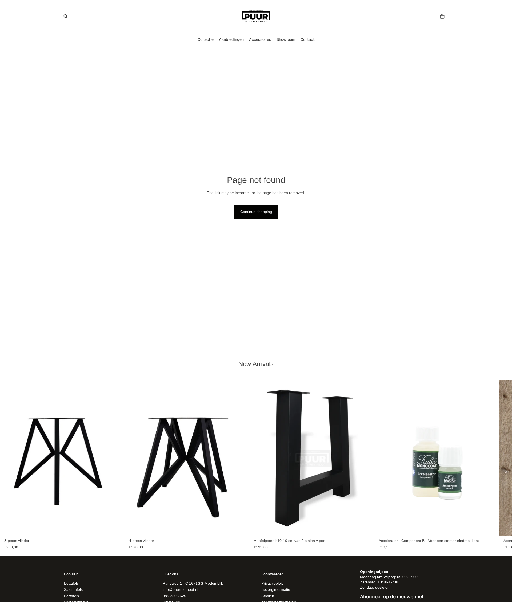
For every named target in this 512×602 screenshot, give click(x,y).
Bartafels (71, 595)
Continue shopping (256, 212)
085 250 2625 (174, 595)
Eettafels (71, 583)
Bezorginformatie (275, 589)
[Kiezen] (116, 528)
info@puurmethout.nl (180, 589)
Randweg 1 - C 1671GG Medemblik (193, 583)
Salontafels (73, 589)
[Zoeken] (65, 16)
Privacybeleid (272, 583)
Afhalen (267, 595)
